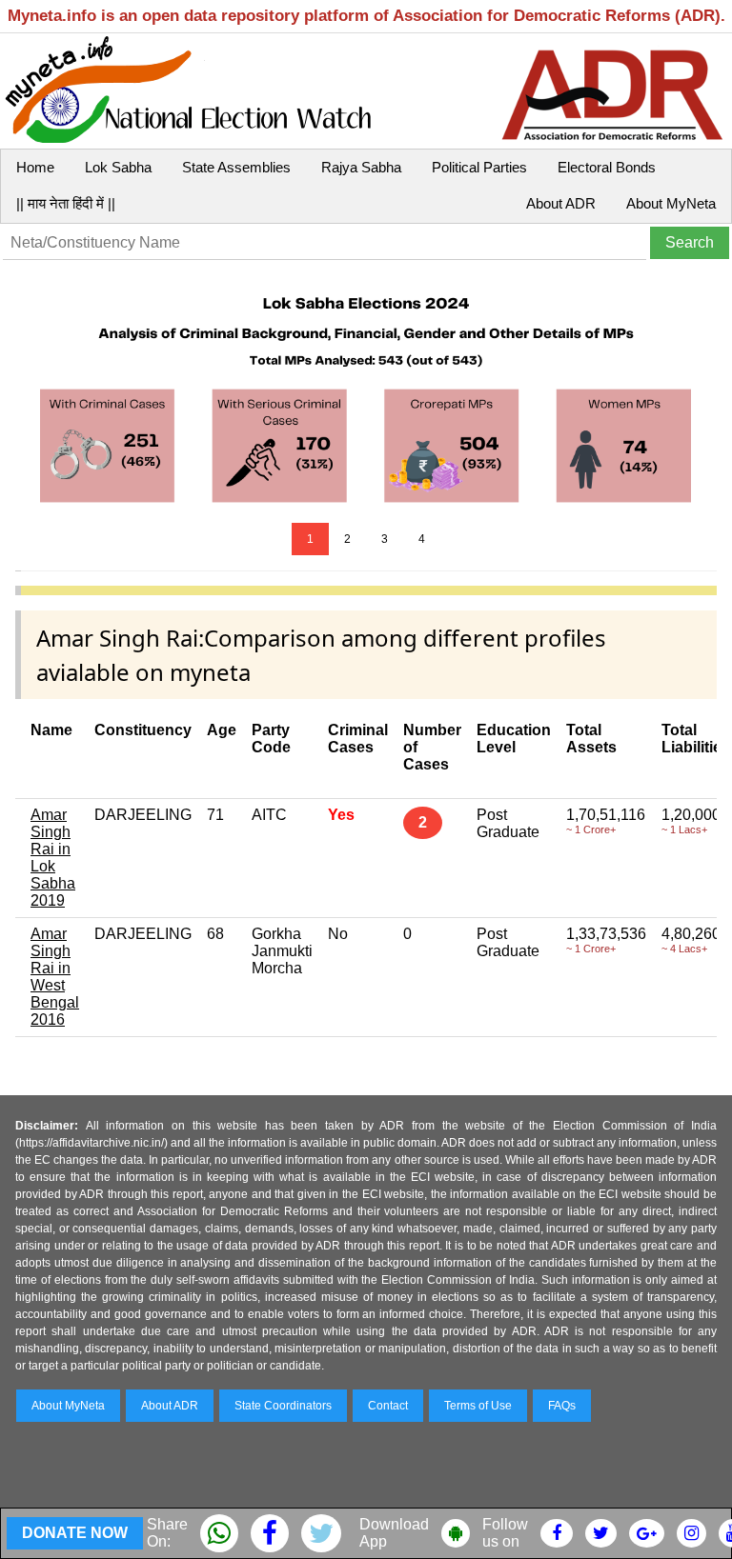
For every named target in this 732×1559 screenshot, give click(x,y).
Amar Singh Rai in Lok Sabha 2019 (52, 858)
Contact (388, 1405)
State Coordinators (283, 1405)
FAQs (562, 1405)
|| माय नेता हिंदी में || (65, 203)
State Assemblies (236, 167)
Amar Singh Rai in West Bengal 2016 (54, 977)
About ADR (561, 203)
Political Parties (479, 167)
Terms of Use (478, 1405)
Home (35, 167)
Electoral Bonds (607, 167)
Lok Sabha (118, 167)
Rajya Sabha (361, 167)
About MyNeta (671, 203)
